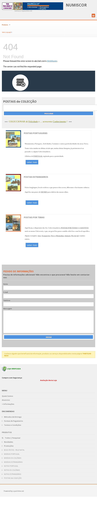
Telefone (6, 301)
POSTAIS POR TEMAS (34, 217)
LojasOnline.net (18, 491)
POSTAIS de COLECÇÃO (13, 478)
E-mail (5, 292)
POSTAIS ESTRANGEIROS (36, 177)
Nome (5, 284)
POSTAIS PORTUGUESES (35, 133)
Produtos (5, 25)
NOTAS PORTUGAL (11, 466)
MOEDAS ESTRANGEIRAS (13, 462)
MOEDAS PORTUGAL (11, 454)
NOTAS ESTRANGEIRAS (12, 474)
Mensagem (7, 309)
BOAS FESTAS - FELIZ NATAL (14, 450)
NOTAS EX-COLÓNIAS (12, 470)
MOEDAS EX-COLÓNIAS (12, 458)
